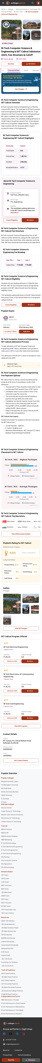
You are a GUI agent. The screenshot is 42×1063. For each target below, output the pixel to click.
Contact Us (18, 1050)
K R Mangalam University (9, 785)
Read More (14, 212)
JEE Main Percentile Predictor (11, 987)
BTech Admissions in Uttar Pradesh (13, 1003)
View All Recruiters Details (21, 534)
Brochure (30, 661)
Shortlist (11, 64)
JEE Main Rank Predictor (9, 977)
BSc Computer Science (9, 860)
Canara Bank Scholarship (9, 945)
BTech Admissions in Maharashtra (13, 1007)
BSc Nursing (5, 857)
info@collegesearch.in (12, 1044)
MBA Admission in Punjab (10, 1000)
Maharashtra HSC (7, 948)
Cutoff (26, 70)
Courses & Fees (13, 70)
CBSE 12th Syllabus (8, 921)
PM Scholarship (6, 935)
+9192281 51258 (11, 1039)
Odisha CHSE (5, 955)
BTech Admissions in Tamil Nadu (12, 1010)
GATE (22, 167)
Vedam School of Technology (11, 821)
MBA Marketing (6, 840)
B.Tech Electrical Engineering (11, 853)
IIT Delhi (4, 802)
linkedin (17, 1034)
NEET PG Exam (6, 885)
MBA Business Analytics (9, 836)
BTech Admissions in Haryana (11, 1014)
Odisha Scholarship (7, 941)
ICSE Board (5, 952)
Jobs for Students (7, 966)
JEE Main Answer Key (8, 931)
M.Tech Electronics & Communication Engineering (19, 675)
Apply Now (26, 331)
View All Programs (21, 726)
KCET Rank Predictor (8, 980)
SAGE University (6, 795)
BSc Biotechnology (7, 867)
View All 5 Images (21, 628)
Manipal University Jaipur (9, 781)
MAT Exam (5, 889)
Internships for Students (9, 962)
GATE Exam (5, 878)
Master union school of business (12, 815)
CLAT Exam (5, 882)
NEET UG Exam (6, 903)
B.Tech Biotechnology (8, 843)
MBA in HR (4, 833)
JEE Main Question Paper (9, 928)
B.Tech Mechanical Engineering (11, 846)
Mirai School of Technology (10, 818)
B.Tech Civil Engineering (9, 850)
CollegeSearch (15, 3)
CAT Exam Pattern (7, 913)
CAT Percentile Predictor (9, 984)
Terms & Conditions (24, 1055)
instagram (23, 1034)
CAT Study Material (7, 924)
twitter (10, 1034)
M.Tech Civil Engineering (14, 704)
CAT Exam (4, 875)
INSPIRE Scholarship (8, 938)
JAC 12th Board (6, 959)
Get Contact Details (21, 760)
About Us (6, 1050)
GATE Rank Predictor (8, 973)
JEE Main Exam (6, 892)
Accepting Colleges (10, 331)
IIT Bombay (5, 799)
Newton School (6, 808)
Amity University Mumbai (9, 792)
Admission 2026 (12, 661)
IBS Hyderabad (6, 788)
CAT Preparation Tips (8, 910)
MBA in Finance (6, 829)
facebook (4, 1034)
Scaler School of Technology (11, 811)
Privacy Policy (7, 1055)
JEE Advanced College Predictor (12, 991)
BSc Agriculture (6, 864)
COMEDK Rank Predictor (9, 994)
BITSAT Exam (6, 906)
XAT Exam (4, 899)
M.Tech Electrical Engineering (16, 647)
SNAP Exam (5, 896)
